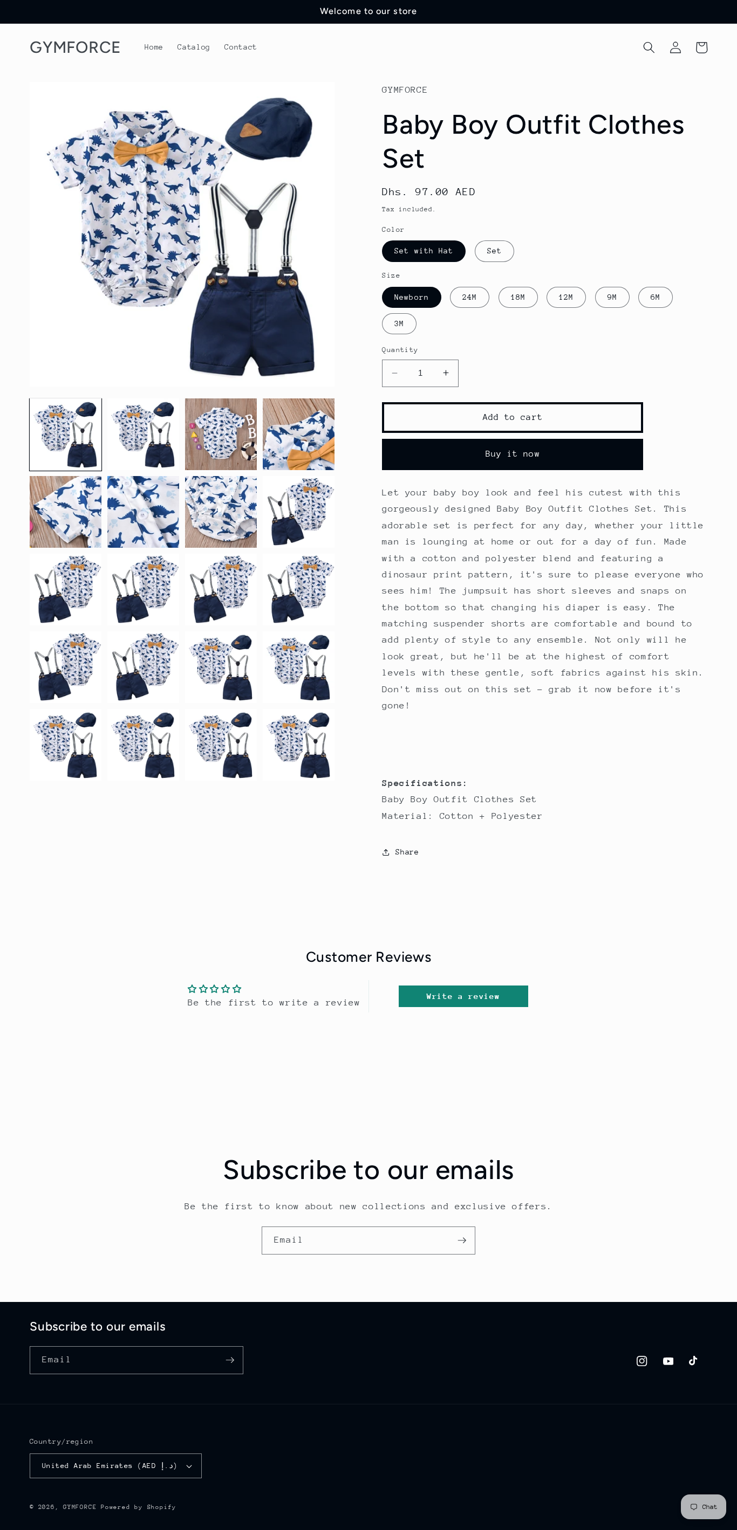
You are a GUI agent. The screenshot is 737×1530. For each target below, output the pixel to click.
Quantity (400, 350)
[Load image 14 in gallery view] (143, 667)
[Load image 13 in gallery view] (65, 667)
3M (399, 323)
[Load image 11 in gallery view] (221, 589)
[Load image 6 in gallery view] (143, 512)
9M (612, 296)
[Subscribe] (462, 1240)
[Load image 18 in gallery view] (143, 745)
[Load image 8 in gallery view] (299, 512)
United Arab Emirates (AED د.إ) (110, 1466)
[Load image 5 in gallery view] (65, 512)
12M (566, 296)
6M (655, 296)
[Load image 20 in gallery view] (299, 745)
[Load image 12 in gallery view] (299, 589)
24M (469, 296)
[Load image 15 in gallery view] (221, 667)
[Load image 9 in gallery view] (65, 589)
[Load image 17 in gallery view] (65, 745)
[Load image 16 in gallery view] (299, 667)
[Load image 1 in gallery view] (65, 434)
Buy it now (513, 454)
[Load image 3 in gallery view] (221, 434)
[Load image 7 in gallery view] (221, 512)
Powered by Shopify (138, 1507)
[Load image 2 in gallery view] (143, 434)
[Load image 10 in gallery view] (143, 589)
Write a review (463, 996)
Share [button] (407, 851)
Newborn (411, 296)
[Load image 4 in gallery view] (299, 434)
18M (518, 296)
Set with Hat (423, 250)
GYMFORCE (80, 1507)
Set (494, 250)
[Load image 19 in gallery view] (221, 745)
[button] (649, 47)
